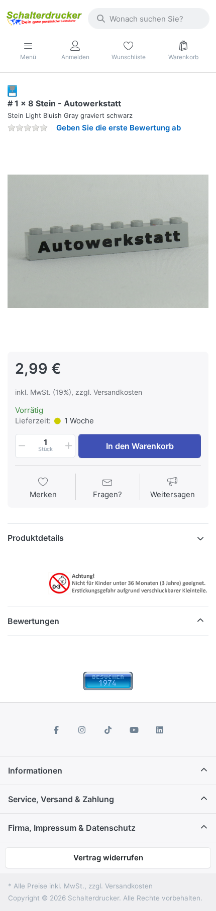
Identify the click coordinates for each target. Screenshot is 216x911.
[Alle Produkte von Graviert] (12, 90)
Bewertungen (33, 621)
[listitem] (108, 241)
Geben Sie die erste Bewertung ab (118, 127)
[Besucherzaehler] (108, 680)
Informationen (35, 771)
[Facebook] (56, 730)
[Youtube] (134, 730)
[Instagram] (82, 730)
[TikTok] (108, 730)
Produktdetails (36, 538)
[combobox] (148, 18)
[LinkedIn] (160, 730)
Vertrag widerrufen (108, 857)
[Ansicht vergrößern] (108, 241)
